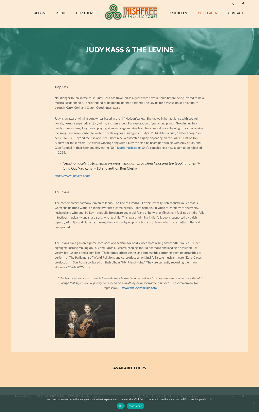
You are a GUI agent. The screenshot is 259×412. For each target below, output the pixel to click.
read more (135, 406)
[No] (254, 403)
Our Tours (85, 13)
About (61, 13)
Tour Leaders (207, 13)
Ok (121, 406)
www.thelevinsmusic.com (139, 288)
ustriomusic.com (129, 147)
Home (42, 13)
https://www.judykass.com (72, 175)
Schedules (178, 13)
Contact (235, 13)
